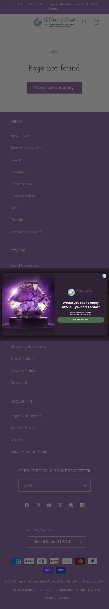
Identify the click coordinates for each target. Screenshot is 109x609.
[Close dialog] (104, 276)
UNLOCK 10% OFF (80, 320)
